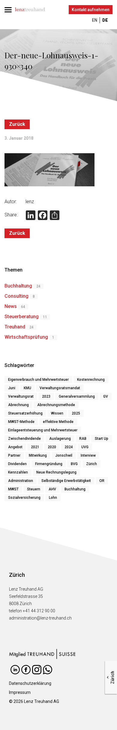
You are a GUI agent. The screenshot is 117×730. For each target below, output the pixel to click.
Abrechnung (18, 405)
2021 (35, 447)
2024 (68, 447)
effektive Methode (58, 422)
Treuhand (14, 327)
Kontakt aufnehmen (91, 9)
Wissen (57, 413)
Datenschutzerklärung (30, 683)
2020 (52, 447)
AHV (52, 489)
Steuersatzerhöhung (25, 413)
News (10, 306)
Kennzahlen (18, 472)
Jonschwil (63, 455)
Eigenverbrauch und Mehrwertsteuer (38, 379)
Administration (20, 481)
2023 (46, 396)
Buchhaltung (18, 286)
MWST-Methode (21, 422)
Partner (14, 455)
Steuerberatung (21, 316)
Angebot (15, 447)
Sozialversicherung (24, 497)
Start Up (101, 438)
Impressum (20, 692)
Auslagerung (60, 438)
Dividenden (17, 464)
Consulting (16, 296)
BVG (74, 464)
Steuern (33, 489)
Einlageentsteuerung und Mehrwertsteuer (42, 430)
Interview (88, 455)
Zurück (17, 124)
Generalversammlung (77, 396)
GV (105, 396)
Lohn (53, 497)
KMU (27, 388)
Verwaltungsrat (21, 396)
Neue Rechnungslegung (56, 472)
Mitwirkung (38, 455)
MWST (13, 489)
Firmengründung (48, 464)
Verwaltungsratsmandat (60, 388)
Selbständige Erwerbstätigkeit (66, 481)
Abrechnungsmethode (56, 405)
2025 (76, 413)
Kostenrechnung (91, 379)
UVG (84, 447)
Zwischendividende (24, 438)
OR (101, 481)
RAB (82, 438)
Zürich (91, 464)
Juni (11, 388)
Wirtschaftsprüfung (26, 337)
